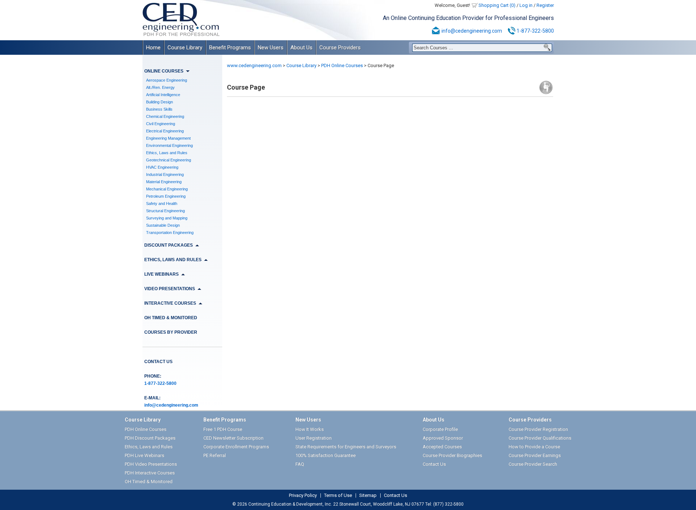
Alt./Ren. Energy (160, 87)
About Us (301, 47)
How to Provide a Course (534, 446)
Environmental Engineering (169, 145)
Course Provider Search (533, 464)
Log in (526, 5)
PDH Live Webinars (144, 455)
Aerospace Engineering (166, 80)
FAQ (299, 464)
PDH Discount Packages (150, 438)
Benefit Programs (230, 47)
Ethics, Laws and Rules (166, 153)
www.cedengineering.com (254, 65)
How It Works (309, 429)
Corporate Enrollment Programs (236, 446)
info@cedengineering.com (472, 31)
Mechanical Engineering (167, 189)
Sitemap (368, 495)
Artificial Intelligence (163, 94)
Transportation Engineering (170, 232)
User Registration (313, 438)
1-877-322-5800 (535, 31)
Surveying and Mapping (166, 218)
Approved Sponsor (443, 438)
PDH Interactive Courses (150, 473)
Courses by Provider (170, 332)
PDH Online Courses (342, 65)
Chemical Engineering (165, 116)
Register (545, 5)
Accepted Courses (442, 446)
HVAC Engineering (162, 167)
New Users (270, 47)
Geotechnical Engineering (168, 160)
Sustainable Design (163, 225)
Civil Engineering (160, 124)
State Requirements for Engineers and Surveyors (345, 446)
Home (153, 47)
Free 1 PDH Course (222, 429)
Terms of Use (338, 495)
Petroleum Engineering (166, 196)
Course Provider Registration (538, 429)
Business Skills (159, 109)
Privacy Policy (303, 495)
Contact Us (158, 361)
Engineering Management (168, 138)
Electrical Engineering (165, 131)
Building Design (159, 102)
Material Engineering (164, 182)
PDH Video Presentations (151, 464)
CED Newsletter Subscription (233, 438)
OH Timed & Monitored (170, 317)
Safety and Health (161, 203)
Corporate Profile (440, 429)
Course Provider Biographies (452, 455)
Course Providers (340, 47)
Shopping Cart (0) (496, 5)
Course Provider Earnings (535, 455)
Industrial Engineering (165, 174)
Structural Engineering (165, 211)
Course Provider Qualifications (540, 438)
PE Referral (214, 455)
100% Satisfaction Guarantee (325, 455)
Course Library (184, 47)
